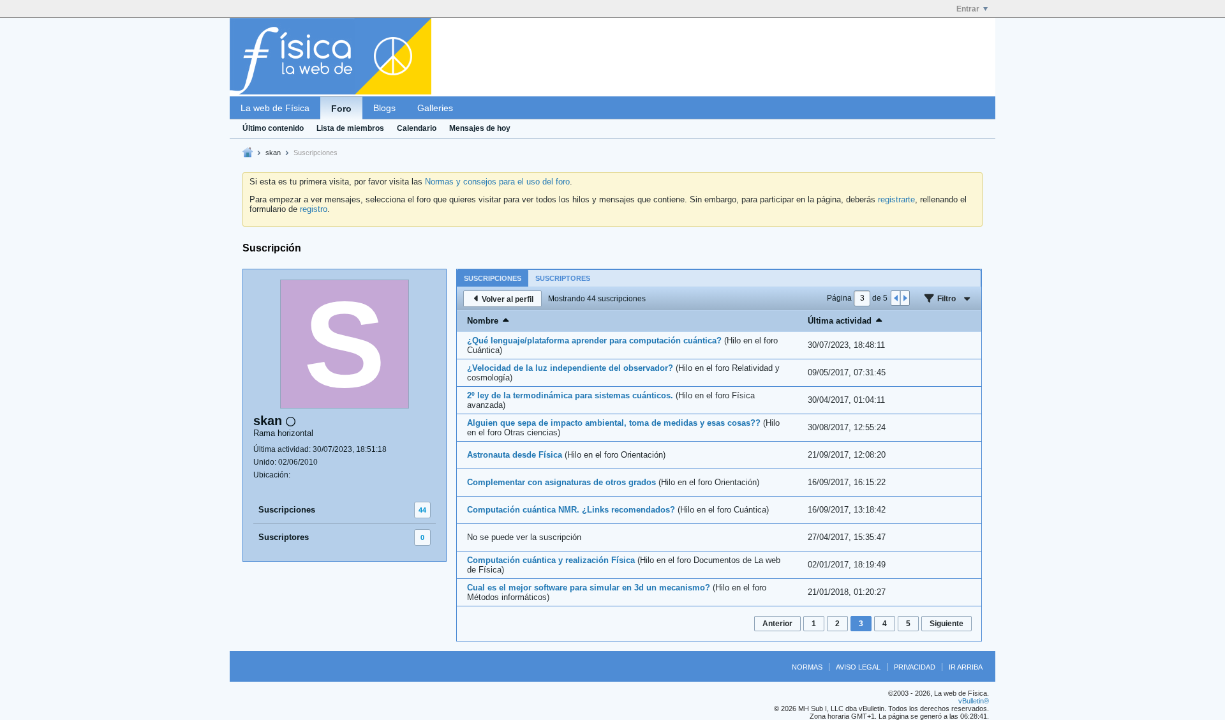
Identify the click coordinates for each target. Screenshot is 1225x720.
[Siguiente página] (904, 298)
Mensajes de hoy (479, 128)
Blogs (384, 108)
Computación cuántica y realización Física (551, 560)
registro (313, 209)
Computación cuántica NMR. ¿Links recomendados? (571, 509)
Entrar (967, 8)
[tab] (492, 278)
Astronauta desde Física (514, 455)
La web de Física (275, 108)
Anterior (777, 623)
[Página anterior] (895, 298)
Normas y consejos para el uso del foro (497, 181)
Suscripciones (286, 509)
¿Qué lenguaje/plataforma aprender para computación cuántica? (594, 340)
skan (273, 152)
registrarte (896, 199)
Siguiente (946, 623)
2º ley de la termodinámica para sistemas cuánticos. (570, 395)
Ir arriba (966, 667)
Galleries (435, 108)
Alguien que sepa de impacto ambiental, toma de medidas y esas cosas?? (614, 423)
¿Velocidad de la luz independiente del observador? (570, 368)
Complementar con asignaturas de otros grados (561, 482)
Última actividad (840, 321)
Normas (807, 667)
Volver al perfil (507, 299)
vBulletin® (973, 701)
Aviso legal (858, 667)
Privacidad (914, 667)
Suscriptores (283, 537)
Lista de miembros (350, 128)
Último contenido (273, 128)
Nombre (482, 321)
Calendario (416, 128)
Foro (341, 108)
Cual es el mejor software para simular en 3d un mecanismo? (588, 587)
